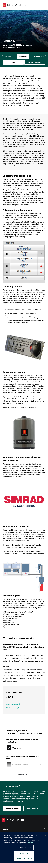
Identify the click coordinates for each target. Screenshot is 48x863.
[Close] (45, 835)
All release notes (11, 708)
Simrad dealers (32, 808)
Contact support (12, 808)
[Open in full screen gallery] (24, 261)
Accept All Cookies (24, 859)
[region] (24, 847)
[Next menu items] (45, 56)
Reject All (24, 853)
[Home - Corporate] (14, 5)
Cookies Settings (24, 847)
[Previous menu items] (2, 56)
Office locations (34, 62)
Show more (22, 774)
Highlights (23, 56)
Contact (13, 62)
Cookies (30, 842)
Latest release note (12, 704)
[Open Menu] (43, 5)
